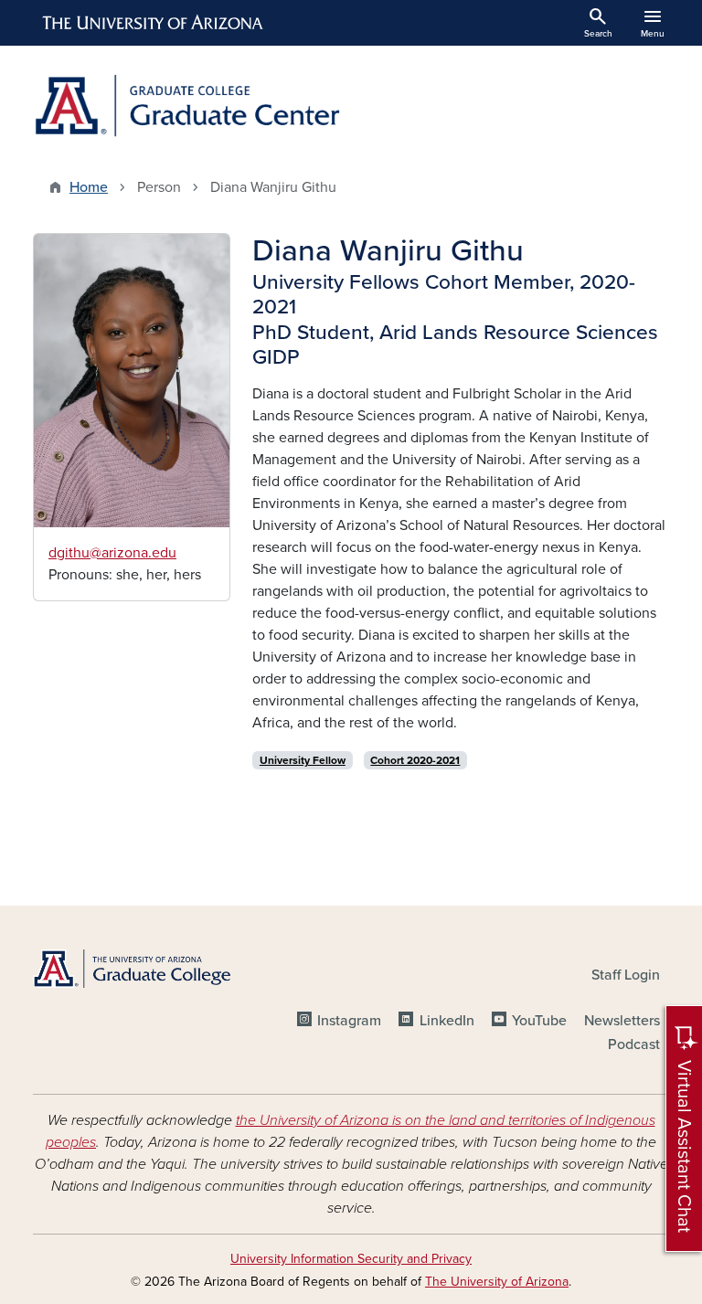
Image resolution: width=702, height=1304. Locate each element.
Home (88, 187)
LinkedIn (446, 1021)
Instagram (349, 1021)
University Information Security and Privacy (351, 1259)
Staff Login (625, 975)
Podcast (634, 1044)
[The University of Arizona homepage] (153, 23)
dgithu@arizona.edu (112, 553)
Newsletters (622, 1021)
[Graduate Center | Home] (186, 105)
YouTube (539, 1021)
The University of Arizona (497, 1281)
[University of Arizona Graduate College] (131, 968)
